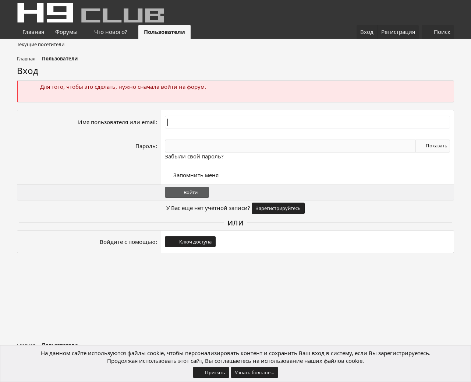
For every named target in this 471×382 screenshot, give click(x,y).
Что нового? (110, 31)
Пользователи (164, 31)
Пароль (145, 146)
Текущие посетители (40, 44)
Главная (33, 31)
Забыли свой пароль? (194, 156)
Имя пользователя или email (117, 122)
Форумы (66, 31)
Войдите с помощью (128, 241)
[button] (83, 32)
